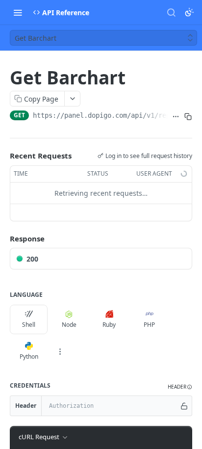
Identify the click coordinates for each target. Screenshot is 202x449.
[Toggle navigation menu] (17, 12)
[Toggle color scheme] (189, 12)
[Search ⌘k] (171, 12)
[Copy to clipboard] (188, 116)
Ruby (109, 324)
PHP (149, 324)
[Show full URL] (176, 116)
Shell (28, 324)
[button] (180, 387)
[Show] (184, 406)
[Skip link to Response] (3, 238)
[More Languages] (60, 351)
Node (69, 324)
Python (29, 356)
